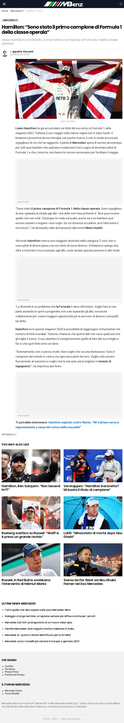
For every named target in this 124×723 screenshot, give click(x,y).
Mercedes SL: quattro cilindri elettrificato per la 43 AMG (38, 635)
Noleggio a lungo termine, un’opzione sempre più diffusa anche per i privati (50, 616)
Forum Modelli (12, 693)
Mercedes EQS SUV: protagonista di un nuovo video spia (38, 622)
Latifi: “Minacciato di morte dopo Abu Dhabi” (93, 535)
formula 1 (10, 434)
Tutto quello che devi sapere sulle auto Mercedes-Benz (38, 610)
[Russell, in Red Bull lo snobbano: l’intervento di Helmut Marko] (31, 559)
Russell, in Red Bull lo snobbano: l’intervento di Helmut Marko (26, 582)
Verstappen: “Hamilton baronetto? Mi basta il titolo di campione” (91, 488)
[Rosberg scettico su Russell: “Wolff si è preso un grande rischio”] (31, 512)
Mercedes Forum (13, 690)
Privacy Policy (12, 672)
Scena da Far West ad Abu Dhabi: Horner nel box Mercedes (90, 582)
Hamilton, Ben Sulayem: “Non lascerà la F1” (31, 488)
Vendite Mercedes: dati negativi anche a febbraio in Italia (39, 628)
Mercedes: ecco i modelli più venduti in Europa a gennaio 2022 (42, 641)
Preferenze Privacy (15, 674)
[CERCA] (121, 4)
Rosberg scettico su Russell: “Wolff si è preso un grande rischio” (30, 535)
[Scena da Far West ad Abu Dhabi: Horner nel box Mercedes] (93, 559)
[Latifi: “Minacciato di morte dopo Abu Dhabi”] (93, 512)
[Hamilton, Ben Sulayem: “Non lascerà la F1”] (31, 465)
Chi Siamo (10, 669)
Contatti (9, 666)
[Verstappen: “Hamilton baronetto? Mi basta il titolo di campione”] (93, 465)
